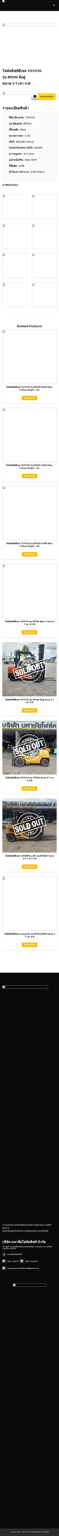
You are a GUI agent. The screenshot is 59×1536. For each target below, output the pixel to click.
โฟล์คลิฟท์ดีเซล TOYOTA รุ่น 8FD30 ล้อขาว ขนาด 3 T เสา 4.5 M (29, 623)
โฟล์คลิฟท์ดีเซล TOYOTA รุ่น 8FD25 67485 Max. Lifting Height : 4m (29, 544)
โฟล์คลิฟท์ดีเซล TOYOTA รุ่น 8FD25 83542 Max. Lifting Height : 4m (29, 388)
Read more (29, 398)
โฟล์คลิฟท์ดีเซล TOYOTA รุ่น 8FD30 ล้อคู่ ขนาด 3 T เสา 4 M (29, 701)
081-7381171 (12, 1261)
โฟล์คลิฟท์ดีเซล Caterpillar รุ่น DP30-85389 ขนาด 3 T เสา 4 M (29, 935)
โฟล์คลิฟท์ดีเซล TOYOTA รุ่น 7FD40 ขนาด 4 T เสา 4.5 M (29, 779)
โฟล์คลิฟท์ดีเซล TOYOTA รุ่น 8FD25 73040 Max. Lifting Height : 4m (29, 466)
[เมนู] (53, 5)
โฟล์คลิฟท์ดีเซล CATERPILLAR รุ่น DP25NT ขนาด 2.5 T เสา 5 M (29, 857)
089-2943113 (31, 1261)
